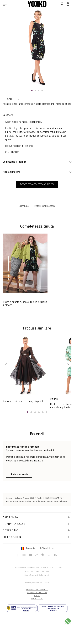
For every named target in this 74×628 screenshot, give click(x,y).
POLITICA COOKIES (37, 592)
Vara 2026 (29, 498)
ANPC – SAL (37, 598)
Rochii (40, 498)
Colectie (18, 498)
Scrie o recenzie (19, 474)
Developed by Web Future (37, 582)
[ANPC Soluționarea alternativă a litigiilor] (22, 608)
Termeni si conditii (37, 589)
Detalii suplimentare (45, 206)
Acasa (9, 498)
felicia (54, 399)
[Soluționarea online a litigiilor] (52, 608)
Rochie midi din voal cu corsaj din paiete (23, 401)
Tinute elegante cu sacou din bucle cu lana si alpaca (25, 303)
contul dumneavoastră (31, 460)
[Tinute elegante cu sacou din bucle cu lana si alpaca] (25, 263)
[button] (32, 90)
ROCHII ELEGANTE (53, 498)
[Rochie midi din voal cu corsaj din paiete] (25, 365)
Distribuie (24, 206)
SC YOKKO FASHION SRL (35, 567)
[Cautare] (62, 3)
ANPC (37, 595)
